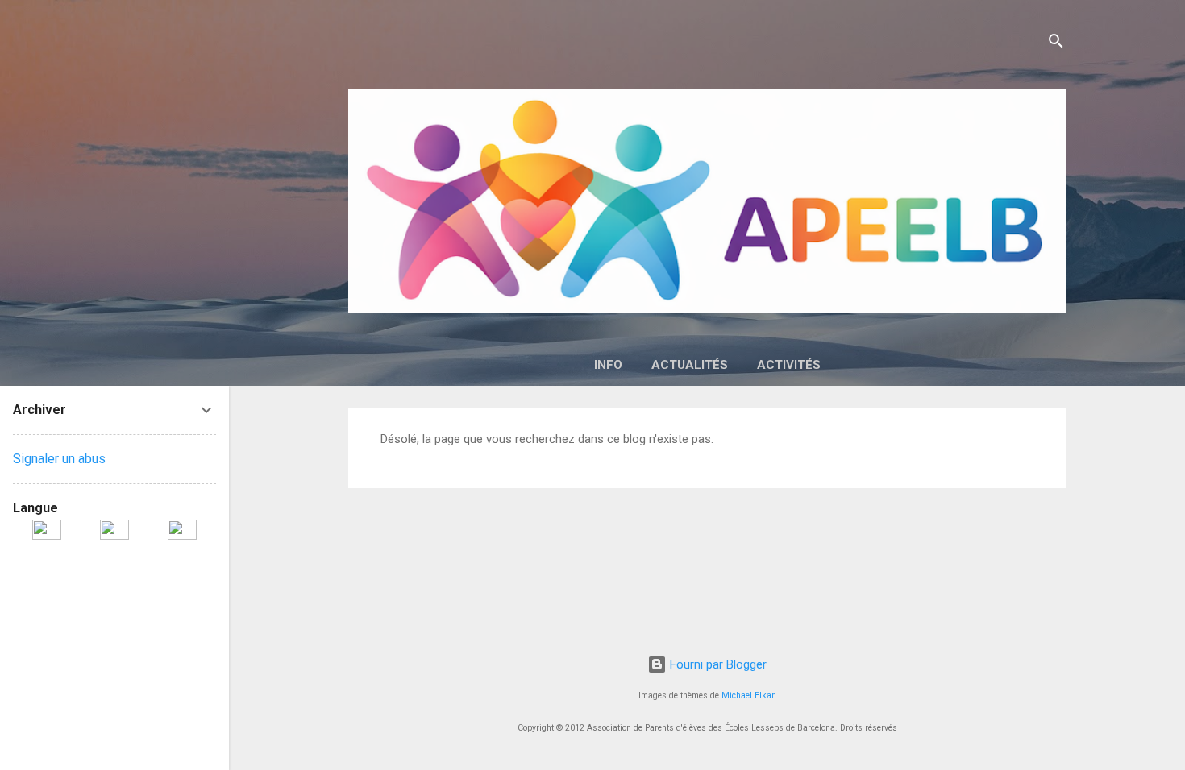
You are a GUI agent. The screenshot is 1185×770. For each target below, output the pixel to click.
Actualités (689, 365)
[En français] (46, 528)
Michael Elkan (748, 695)
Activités (789, 365)
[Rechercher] (1056, 43)
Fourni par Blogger (717, 664)
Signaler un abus (59, 458)
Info (608, 365)
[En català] (114, 528)
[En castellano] (182, 528)
